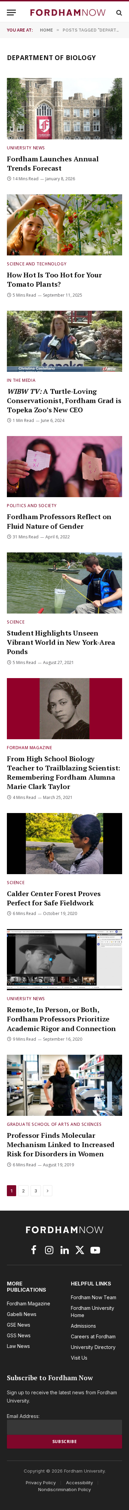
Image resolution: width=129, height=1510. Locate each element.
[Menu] (11, 12)
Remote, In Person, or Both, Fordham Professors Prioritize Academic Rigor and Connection (61, 1019)
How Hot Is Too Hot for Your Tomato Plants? (54, 279)
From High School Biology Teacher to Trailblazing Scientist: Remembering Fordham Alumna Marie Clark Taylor (63, 772)
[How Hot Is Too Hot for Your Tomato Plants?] (64, 224)
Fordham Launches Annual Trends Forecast (52, 163)
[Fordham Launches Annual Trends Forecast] (64, 108)
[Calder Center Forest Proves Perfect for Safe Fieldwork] (64, 843)
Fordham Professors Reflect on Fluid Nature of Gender (59, 521)
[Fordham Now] (68, 12)
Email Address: (23, 1416)
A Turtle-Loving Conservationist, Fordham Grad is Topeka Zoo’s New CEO (64, 400)
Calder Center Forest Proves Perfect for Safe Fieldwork (54, 898)
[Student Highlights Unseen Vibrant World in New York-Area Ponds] (64, 583)
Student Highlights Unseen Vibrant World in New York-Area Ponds (61, 642)
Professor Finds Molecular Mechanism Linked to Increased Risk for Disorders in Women (61, 1144)
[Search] (118, 12)
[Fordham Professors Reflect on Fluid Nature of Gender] (64, 466)
